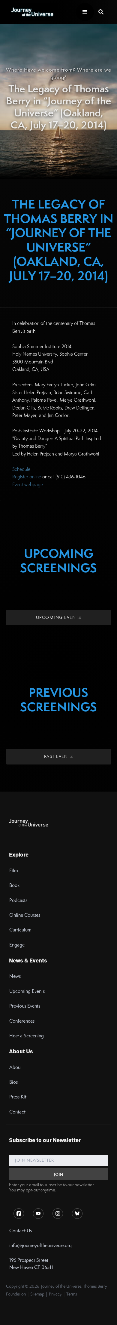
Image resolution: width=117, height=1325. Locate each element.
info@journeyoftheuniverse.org (40, 1245)
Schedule (21, 469)
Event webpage (27, 484)
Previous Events (24, 1006)
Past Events (58, 756)
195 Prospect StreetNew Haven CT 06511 (31, 1263)
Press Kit (17, 1097)
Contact (17, 1112)
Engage (17, 945)
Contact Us (20, 1231)
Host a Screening (26, 1036)
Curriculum (20, 930)
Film (13, 870)
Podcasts (18, 900)
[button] (85, 12)
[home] (31, 12)
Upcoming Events (58, 617)
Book (14, 885)
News (15, 976)
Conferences (21, 1021)
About (15, 1067)
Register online (26, 477)
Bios (13, 1082)
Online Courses (24, 915)
